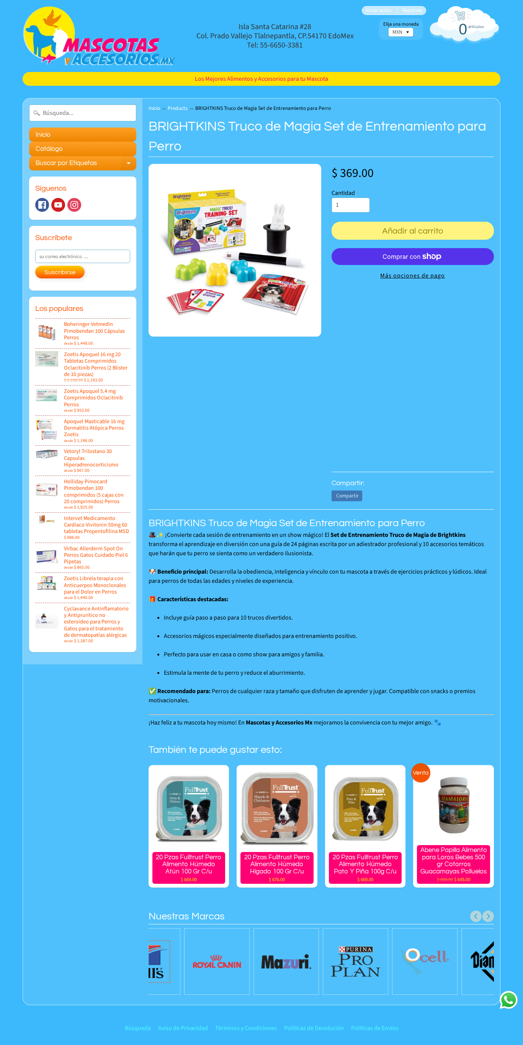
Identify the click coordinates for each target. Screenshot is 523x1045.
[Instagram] (74, 205)
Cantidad (343, 193)
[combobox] (82, 113)
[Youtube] (58, 205)
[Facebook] (42, 205)
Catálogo (49, 149)
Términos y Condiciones (246, 1028)
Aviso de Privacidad (183, 1028)
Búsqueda (138, 1028)
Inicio (43, 134)
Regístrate (412, 10)
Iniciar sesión (379, 10)
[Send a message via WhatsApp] (508, 1000)
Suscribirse (59, 272)
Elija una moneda (400, 24)
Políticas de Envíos (375, 1028)
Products (178, 108)
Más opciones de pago (412, 275)
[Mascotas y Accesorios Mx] (99, 36)
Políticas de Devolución (314, 1028)
